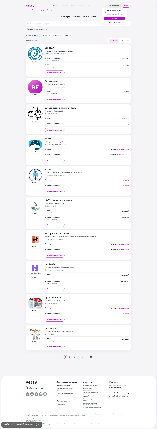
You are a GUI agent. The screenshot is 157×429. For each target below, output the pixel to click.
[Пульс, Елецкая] (35, 303)
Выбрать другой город (114, 22)
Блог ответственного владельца (66, 393)
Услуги (73, 5)
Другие (67, 35)
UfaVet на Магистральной (58, 200)
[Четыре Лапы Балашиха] (35, 239)
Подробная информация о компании (76, 415)
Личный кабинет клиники (118, 396)
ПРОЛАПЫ (50, 328)
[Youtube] (45, 394)
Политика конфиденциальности (65, 423)
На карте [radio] (126, 40)
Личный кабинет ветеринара (119, 393)
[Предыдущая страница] (61, 357)
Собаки (46, 35)
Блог (88, 5)
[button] (87, 59)
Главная (28, 10)
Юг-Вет (48, 169)
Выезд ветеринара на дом (65, 388)
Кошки (57, 35)
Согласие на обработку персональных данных (90, 403)
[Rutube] (41, 394)
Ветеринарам (61, 404)
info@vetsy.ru (63, 415)
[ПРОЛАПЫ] (35, 334)
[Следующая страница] (96, 357)
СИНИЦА (49, 48)
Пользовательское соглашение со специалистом (92, 391)
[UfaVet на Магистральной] (35, 206)
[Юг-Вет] (35, 175)
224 (91, 357)
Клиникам (60, 407)
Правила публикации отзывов (92, 407)
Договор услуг (87, 388)
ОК (38, 424)
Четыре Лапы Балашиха (57, 233)
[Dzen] (36, 394)
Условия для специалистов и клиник (91, 395)
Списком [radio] (115, 40)
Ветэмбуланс (51, 81)
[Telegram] (27, 394)
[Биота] (35, 144)
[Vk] (32, 394)
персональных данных (8, 424)
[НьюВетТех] (35, 270)
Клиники (65, 5)
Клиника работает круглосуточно (38, 29)
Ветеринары (56, 5)
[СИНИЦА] (35, 54)
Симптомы (60, 396)
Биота (48, 138)
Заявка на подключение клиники (90, 399)
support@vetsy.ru (115, 387)
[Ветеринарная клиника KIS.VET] (35, 114)
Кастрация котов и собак (54, 10)
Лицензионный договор (90, 385)
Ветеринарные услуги (39, 10)
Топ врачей (80, 5)
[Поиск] (129, 23)
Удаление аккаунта (120, 423)
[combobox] (78, 23)
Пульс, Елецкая (53, 297)
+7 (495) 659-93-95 (54, 415)
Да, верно (114, 18)
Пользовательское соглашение (82, 423)
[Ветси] (30, 5)
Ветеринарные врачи (63, 385)
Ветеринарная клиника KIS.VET (61, 108)
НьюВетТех (51, 264)
